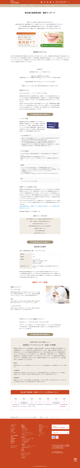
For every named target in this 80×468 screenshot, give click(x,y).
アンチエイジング (42, 433)
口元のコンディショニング (43, 426)
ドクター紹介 (13, 427)
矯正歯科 (40, 430)
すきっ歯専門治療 (25, 441)
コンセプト (12, 426)
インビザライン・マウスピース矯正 (28, 438)
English (12, 442)
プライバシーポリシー (14, 445)
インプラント (39, 5)
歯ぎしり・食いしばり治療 (25, 453)
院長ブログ (41, 425)
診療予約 (12, 439)
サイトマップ (13, 447)
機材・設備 (12, 429)
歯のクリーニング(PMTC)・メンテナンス (29, 445)
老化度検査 (47, 5)
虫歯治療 (22, 450)
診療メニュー (23, 425)
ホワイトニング (24, 435)
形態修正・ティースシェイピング (27, 433)
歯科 (39, 435)
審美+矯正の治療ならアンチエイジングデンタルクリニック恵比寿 (23, 417)
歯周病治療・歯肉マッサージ (27, 447)
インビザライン (41, 432)
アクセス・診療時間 (14, 435)
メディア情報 (13, 432)
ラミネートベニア (25, 430)
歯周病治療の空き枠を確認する (40, 114)
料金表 (12, 436)
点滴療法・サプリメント (56, 5)
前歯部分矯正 (41, 427)
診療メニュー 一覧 (44, 417)
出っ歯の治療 (24, 442)
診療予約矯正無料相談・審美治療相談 (60, 426)
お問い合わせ (13, 441)
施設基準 (12, 430)
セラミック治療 (24, 429)
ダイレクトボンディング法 (26, 432)
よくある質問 (13, 438)
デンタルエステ (65, 5)
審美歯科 (40, 429)
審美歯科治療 (24, 427)
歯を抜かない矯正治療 (26, 439)
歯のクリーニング (15, 5)
